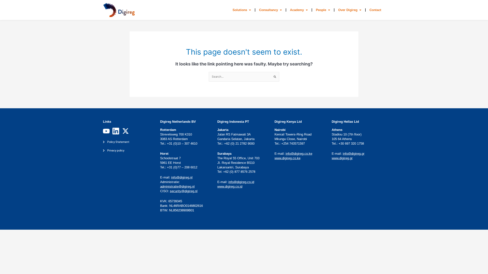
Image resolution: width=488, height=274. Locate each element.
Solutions (240, 10)
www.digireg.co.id (229, 186)
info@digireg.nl (182, 177)
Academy (297, 10)
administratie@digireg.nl (177, 186)
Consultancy (268, 10)
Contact (375, 10)
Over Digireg (347, 10)
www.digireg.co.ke (287, 158)
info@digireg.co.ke (299, 153)
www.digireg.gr (342, 158)
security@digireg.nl (183, 191)
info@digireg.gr (353, 153)
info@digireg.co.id (241, 182)
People (321, 10)
